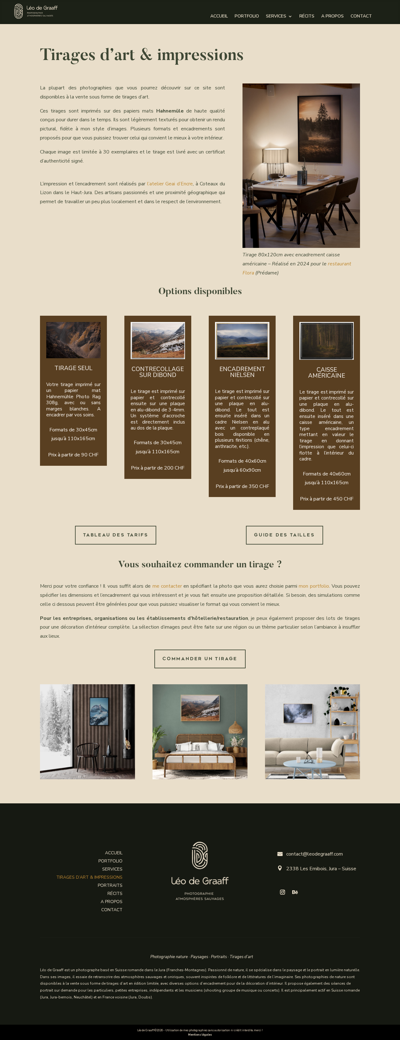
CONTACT (361, 16)
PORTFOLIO (247, 16)
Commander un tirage (200, 658)
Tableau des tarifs (115, 535)
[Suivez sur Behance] (295, 892)
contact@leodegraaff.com (310, 854)
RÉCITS (306, 16)
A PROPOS (332, 16)
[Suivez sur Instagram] (283, 892)
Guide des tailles (284, 535)
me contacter (167, 586)
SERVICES (276, 16)
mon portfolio (314, 586)
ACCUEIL (219, 16)
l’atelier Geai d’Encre (170, 183)
